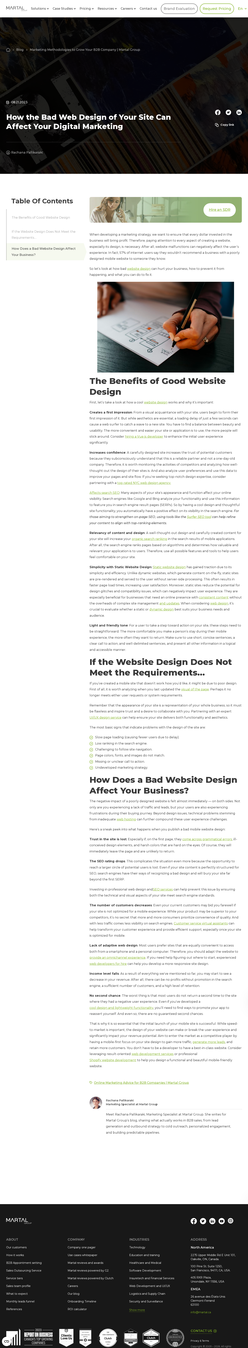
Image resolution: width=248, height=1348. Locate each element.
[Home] (8, 50)
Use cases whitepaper (82, 1255)
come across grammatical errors (207, 839)
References (14, 1309)
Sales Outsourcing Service (23, 1270)
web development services (153, 1054)
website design (139, 269)
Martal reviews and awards (85, 1263)
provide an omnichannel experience (118, 957)
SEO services (163, 889)
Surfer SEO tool (199, 517)
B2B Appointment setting (24, 1263)
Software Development (145, 1270)
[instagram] (231, 1221)
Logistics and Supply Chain (147, 1293)
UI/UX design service (105, 717)
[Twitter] (228, 112)
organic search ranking (149, 539)
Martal (16, 8)
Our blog (73, 1293)
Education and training (144, 1255)
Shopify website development (113, 1060)
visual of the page (195, 689)
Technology (137, 1247)
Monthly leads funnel (20, 1301)
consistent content (214, 597)
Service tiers (14, 1278)
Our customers (16, 1247)
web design (219, 603)
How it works (15, 1255)
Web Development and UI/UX (149, 1286)
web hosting (126, 819)
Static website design (169, 567)
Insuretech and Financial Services (151, 1278)
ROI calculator (77, 1309)
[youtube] (222, 1221)
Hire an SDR (219, 210)
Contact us (148, 8)
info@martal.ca (201, 1312)
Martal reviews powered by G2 (88, 1270)
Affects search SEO (105, 493)
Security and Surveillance (146, 1301)
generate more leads (209, 1042)
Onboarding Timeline (82, 1301)
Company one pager (82, 1247)
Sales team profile (18, 1286)
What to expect (17, 1293)
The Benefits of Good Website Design (41, 217)
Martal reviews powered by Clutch (91, 1278)
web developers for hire (108, 964)
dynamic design (161, 609)
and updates (169, 603)
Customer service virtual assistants (201, 923)
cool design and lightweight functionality (121, 1008)
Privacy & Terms (200, 1340)
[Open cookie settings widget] (6, 1341)
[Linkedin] (239, 112)
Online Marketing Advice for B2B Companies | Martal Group (141, 1083)
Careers (73, 1286)
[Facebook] (217, 112)
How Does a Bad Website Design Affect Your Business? (44, 252)
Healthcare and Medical (145, 1263)
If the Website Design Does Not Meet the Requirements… (44, 234)
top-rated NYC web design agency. (144, 483)
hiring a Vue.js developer (144, 436)
